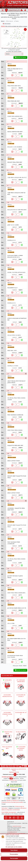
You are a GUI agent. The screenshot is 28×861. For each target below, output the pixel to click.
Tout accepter (14, 858)
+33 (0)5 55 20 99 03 (16, 826)
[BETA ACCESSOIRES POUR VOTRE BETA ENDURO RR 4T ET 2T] (7, 702)
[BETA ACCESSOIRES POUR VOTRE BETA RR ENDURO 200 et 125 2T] (20, 702)
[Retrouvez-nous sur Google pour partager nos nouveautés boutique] (14, 817)
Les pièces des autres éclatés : (14, 51)
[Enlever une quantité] (12, 75)
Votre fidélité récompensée (9, 812)
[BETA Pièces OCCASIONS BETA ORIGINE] (7, 753)
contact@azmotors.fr (12, 832)
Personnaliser (14, 854)
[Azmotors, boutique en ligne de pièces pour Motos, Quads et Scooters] (14, 3)
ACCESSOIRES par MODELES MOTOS (21, 748)
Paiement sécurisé (14, 772)
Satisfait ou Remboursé (12, 800)
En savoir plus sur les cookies (14, 847)
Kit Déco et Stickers (21, 732)
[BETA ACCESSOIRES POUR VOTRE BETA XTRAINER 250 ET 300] (7, 722)
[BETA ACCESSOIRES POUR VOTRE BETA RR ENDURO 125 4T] (20, 720)
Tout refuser (14, 850)
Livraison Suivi (13, 780)
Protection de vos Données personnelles (12, 802)
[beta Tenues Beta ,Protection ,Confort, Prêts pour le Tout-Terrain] (7, 738)
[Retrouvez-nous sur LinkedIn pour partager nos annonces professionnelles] (22, 817)
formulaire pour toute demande (17, 833)
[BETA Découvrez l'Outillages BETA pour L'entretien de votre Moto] (7, 685)
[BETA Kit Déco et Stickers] (20, 736)
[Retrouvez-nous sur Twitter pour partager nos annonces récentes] (10, 817)
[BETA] (20, 756)
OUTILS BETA (8, 680)
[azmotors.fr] (12, 10)
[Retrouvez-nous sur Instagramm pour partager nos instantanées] (18, 817)
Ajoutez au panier (21, 57)
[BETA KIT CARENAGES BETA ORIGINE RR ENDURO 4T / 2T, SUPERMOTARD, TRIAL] (20, 686)
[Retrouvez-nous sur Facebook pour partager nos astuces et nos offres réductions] (6, 817)
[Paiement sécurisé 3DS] (14, 791)
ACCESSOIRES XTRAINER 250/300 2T (7, 714)
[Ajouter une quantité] (21, 75)
